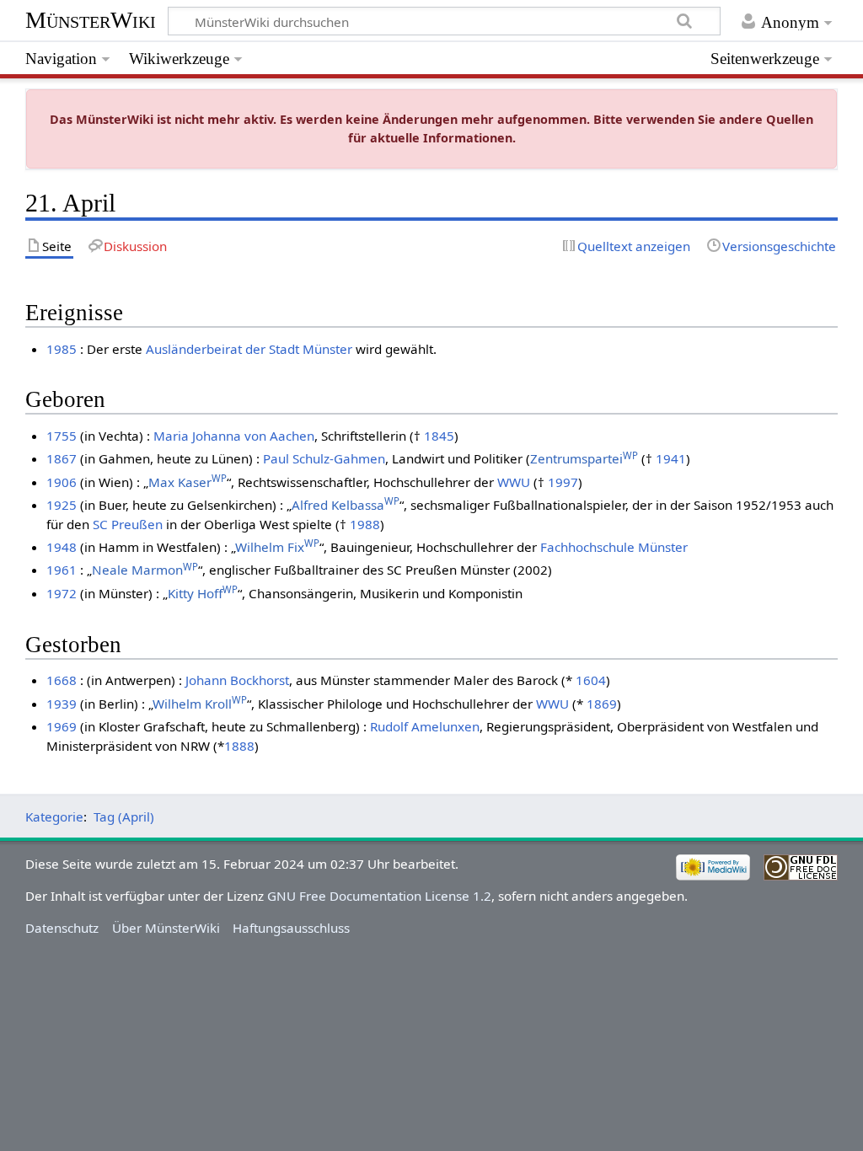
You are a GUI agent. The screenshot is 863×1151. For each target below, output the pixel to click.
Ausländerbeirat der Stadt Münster (249, 348)
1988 (365, 524)
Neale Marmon (145, 569)
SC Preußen (128, 524)
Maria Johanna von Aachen (233, 435)
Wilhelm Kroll (200, 703)
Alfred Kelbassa (345, 504)
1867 (61, 458)
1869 (602, 703)
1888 (239, 745)
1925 (61, 504)
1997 (563, 482)
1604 (591, 680)
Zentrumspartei (584, 458)
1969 (61, 726)
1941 (671, 458)
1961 (61, 569)
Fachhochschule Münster (614, 546)
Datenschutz (62, 927)
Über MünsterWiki (166, 927)
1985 (61, 348)
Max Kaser (187, 482)
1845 (439, 435)
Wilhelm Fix (277, 546)
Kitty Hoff (203, 593)
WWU (513, 482)
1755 (61, 435)
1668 (61, 680)
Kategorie (54, 816)
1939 (61, 703)
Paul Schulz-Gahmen (324, 458)
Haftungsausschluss (291, 927)
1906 (61, 482)
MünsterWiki (90, 20)
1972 (61, 593)
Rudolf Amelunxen (425, 726)
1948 (61, 546)
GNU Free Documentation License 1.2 (379, 895)
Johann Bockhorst (237, 680)
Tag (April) (124, 816)
